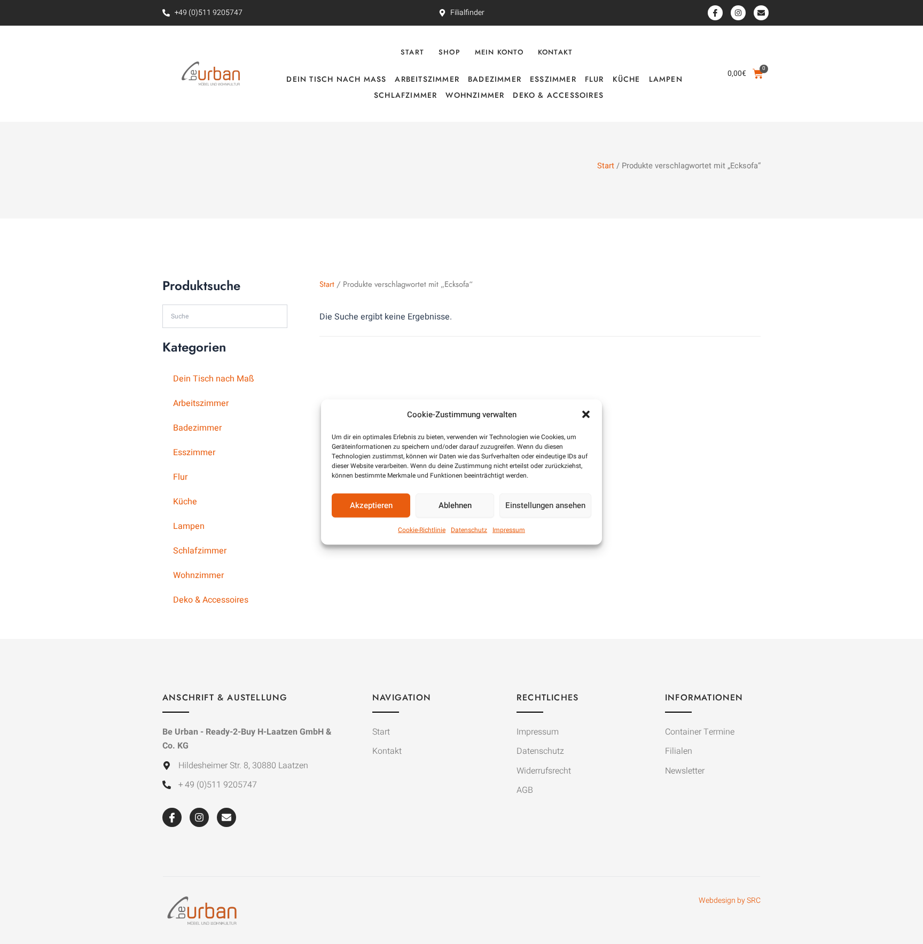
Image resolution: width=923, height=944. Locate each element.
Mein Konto (499, 52)
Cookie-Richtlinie (421, 530)
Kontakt (555, 52)
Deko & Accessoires (558, 95)
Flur (594, 79)
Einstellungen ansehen (545, 505)
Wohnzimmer (474, 95)
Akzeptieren (371, 505)
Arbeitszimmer (427, 79)
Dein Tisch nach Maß (336, 79)
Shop (449, 52)
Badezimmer (494, 79)
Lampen (666, 79)
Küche (626, 79)
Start (412, 52)
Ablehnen (455, 505)
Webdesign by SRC (730, 900)
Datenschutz (469, 530)
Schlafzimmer (405, 95)
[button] (586, 414)
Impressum (508, 530)
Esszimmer (553, 79)
